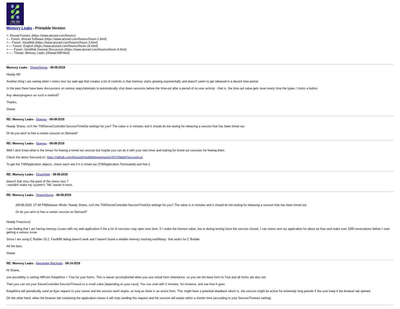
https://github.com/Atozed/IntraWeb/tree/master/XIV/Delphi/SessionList (95, 157)
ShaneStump (38, 67)
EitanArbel (43, 174)
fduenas (41, 119)
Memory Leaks (19, 28)
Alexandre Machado (49, 263)
